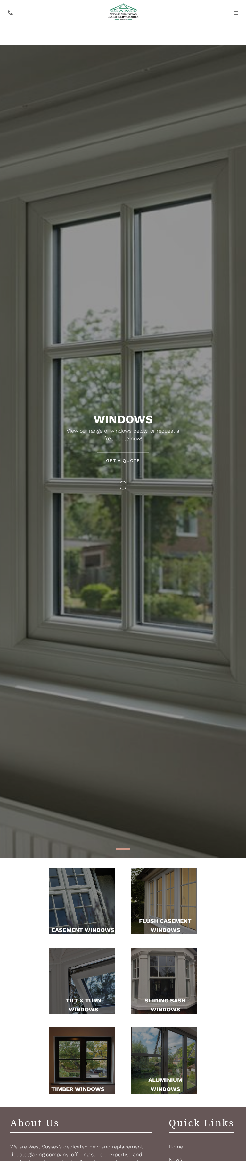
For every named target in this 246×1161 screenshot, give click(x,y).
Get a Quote (123, 460)
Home (176, 1147)
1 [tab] (123, 854)
